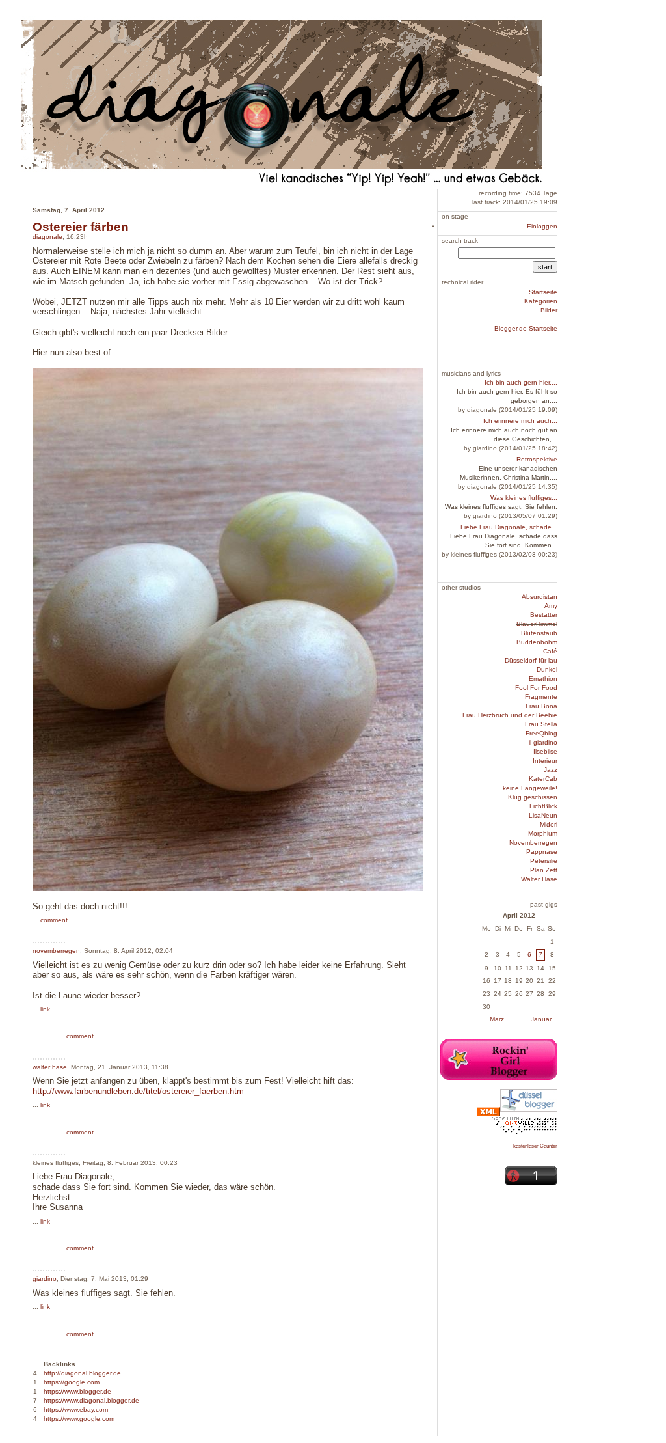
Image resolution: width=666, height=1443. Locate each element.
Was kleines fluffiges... (523, 497)
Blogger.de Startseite (525, 328)
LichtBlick (543, 806)
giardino (45, 1278)
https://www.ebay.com (76, 1409)
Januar (541, 1019)
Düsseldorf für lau (531, 660)
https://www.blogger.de (77, 1391)
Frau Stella (541, 724)
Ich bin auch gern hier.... (521, 382)
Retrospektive (536, 459)
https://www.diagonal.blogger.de (91, 1400)
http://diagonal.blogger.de (82, 1373)
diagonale (47, 236)
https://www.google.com (79, 1418)
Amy (550, 605)
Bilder (548, 310)
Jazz (550, 769)
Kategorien (540, 301)
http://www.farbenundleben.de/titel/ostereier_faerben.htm (138, 1091)
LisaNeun (543, 815)
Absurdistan (539, 596)
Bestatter (543, 614)
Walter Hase (539, 879)
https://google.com (72, 1382)
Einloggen (542, 226)
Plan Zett (543, 869)
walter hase (50, 1067)
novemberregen (56, 950)
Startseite (543, 291)
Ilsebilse (545, 751)
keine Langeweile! (530, 787)
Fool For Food (536, 687)
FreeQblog (541, 733)
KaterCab (543, 778)
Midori (548, 824)
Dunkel (547, 669)
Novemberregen (533, 842)
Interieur (545, 760)
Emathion (543, 678)
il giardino (543, 742)
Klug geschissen (532, 797)
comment (54, 920)
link (45, 1009)
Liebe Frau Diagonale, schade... (508, 526)
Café (550, 651)
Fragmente (541, 696)
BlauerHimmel (536, 623)
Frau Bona (541, 705)
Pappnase (541, 851)
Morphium (542, 833)
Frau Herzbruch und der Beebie (509, 715)
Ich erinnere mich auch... (520, 420)
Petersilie (543, 860)
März (497, 1019)
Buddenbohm (536, 642)
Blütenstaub (539, 633)
